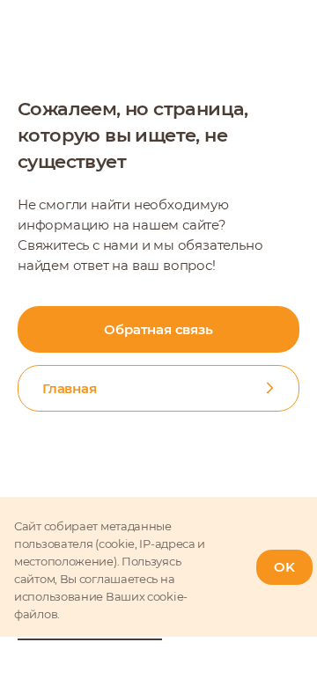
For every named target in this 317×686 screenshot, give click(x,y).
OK (284, 566)
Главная (69, 388)
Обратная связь (158, 329)
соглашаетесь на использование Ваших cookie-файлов (101, 596)
